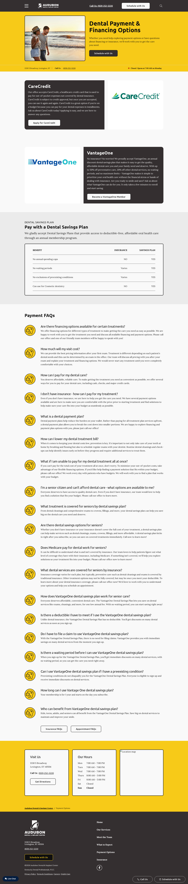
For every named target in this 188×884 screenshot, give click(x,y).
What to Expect (104, 844)
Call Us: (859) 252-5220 (101, 5)
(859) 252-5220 (69, 68)
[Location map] (141, 772)
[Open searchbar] (161, 5)
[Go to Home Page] (48, 6)
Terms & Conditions (45, 874)
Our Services (103, 829)
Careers (57, 874)
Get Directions (43, 781)
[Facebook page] (99, 867)
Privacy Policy (30, 874)
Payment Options (106, 852)
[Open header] (27, 5)
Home (100, 822)
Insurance (102, 859)
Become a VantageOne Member (108, 196)
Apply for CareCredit (44, 122)
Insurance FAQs (54, 728)
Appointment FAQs (86, 728)
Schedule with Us (136, 5)
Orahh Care (65, 874)
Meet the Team (104, 837)
